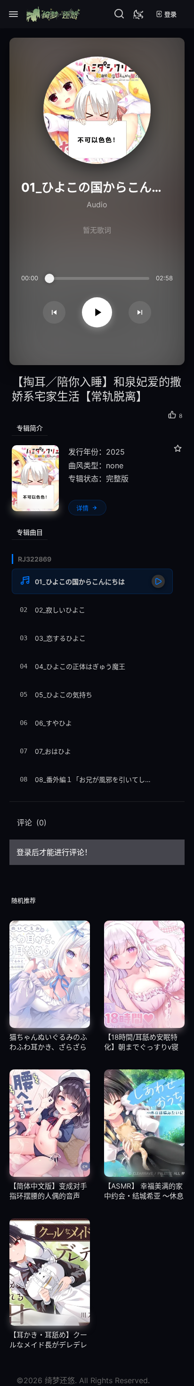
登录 (170, 14)
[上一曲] (54, 312)
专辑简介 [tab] (29, 428)
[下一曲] (140, 312)
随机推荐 (23, 900)
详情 (82, 508)
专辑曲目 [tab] (29, 532)
